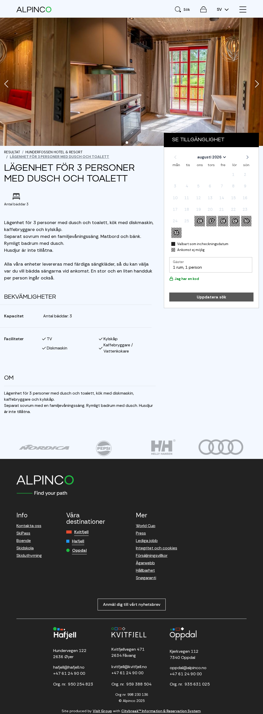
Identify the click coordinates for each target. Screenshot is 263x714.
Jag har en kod (186, 278)
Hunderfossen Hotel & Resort (53, 152)
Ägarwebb (145, 563)
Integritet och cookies (156, 548)
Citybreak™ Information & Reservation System (161, 711)
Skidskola (25, 548)
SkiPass (23, 533)
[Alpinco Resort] (33, 9)
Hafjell (78, 541)
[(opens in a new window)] (44, 447)
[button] (6, 84)
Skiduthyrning (29, 555)
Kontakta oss (28, 525)
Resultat (12, 152)
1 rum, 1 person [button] (187, 267)
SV (220, 9)
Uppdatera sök (211, 297)
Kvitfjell (81, 532)
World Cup (145, 525)
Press (141, 533)
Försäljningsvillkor (151, 555)
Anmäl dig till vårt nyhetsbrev (131, 604)
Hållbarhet (145, 570)
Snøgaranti (146, 577)
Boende (23, 540)
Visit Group (102, 711)
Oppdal (79, 550)
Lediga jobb (147, 540)
